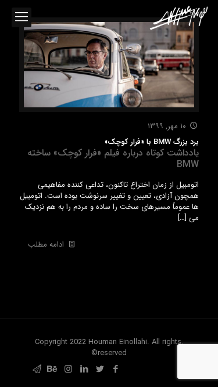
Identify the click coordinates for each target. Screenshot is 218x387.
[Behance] (53, 370)
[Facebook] (115, 370)
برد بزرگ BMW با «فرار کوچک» (113, 153)
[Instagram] (68, 370)
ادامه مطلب (46, 244)
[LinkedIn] (84, 370)
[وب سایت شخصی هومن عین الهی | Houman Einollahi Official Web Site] (178, 17)
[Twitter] (100, 370)
